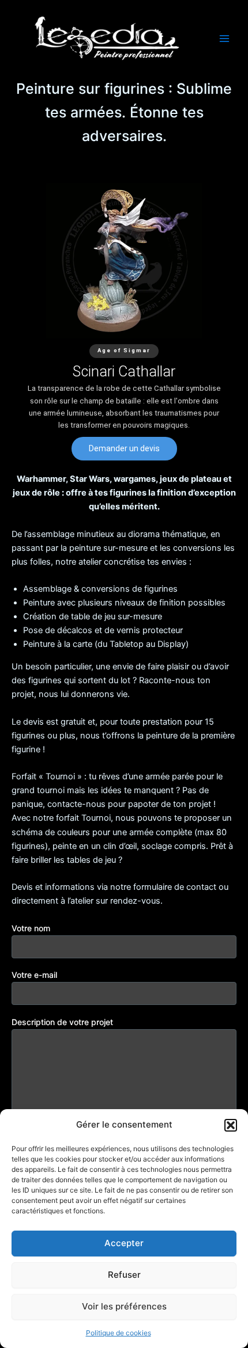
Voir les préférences (124, 1306)
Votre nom (31, 928)
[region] (124, 322)
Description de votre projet (62, 1022)
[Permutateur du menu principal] (224, 38)
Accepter (124, 1242)
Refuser (124, 1274)
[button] (230, 1125)
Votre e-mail (34, 975)
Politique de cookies (118, 1332)
